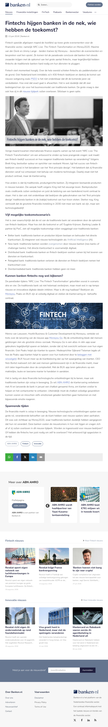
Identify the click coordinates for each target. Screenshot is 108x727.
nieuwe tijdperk (31, 91)
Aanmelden (87, 670)
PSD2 (34, 78)
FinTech (45, 12)
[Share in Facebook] (17, 457)
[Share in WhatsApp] (9, 457)
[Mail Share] (41, 457)
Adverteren (10, 702)
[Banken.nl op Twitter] (74, 720)
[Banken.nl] (11, 3)
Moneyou (10, 293)
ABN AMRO (63, 382)
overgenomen (56, 243)
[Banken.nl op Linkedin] (88, 720)
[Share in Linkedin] (33, 457)
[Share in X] (25, 457)
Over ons (9, 697)
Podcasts (57, 12)
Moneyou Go (56, 337)
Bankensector (72, 12)
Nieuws (9, 12)
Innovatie (37, 443)
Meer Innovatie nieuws (93, 600)
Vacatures (87, 12)
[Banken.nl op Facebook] (81, 720)
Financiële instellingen (27, 12)
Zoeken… (44, 5)
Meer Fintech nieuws (94, 540)
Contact (8, 711)
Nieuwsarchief (11, 706)
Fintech (25, 443)
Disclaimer (39, 697)
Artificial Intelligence (77, 239)
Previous (46, 505)
